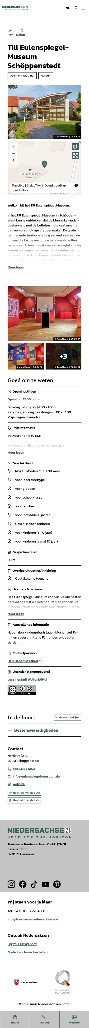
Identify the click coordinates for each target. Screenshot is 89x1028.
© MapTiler (34, 185)
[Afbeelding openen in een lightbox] (39, 833)
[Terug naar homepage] (15, 8)
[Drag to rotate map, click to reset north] (13, 160)
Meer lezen (16, 267)
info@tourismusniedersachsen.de (33, 919)
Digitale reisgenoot (22, 944)
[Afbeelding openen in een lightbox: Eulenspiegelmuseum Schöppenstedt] (44, 112)
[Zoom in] (13, 146)
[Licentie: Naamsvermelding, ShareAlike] (22, 693)
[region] (44, 168)
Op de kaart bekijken (67, 717)
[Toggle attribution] (76, 185)
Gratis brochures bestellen (27, 952)
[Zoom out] (13, 153)
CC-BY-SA (75, 137)
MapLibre (18, 185)
